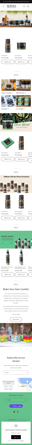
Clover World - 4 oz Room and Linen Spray (7, 267)
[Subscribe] (27, 373)
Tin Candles (20, 109)
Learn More (16, 319)
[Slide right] (20, 72)
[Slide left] (12, 72)
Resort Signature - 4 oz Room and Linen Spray (20, 267)
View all (16, 74)
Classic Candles (6, 93)
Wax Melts (4, 109)
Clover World (4, 55)
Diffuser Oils (20, 93)
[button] (3, 6)
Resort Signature (19, 211)
